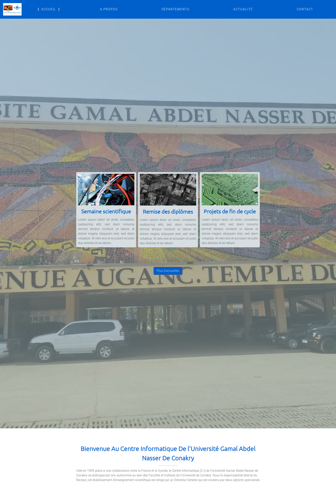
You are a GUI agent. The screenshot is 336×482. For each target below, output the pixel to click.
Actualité (243, 9)
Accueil (48, 9)
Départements (175, 9)
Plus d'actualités (168, 271)
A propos (109, 9)
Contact (305, 9)
